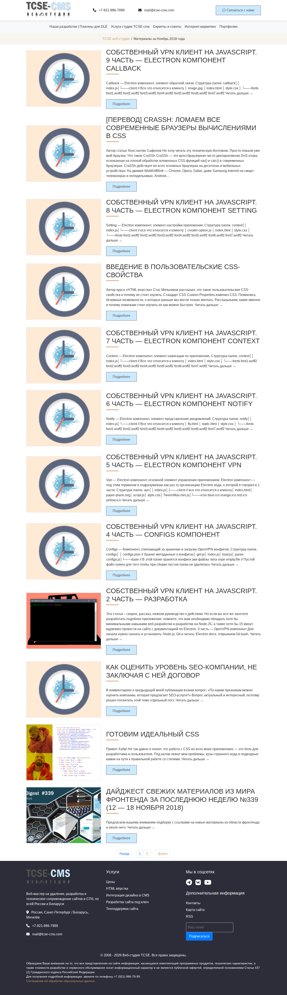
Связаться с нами (240, 10)
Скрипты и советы (167, 26)
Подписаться (199, 936)
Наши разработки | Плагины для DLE (79, 26)
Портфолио (229, 26)
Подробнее (121, 104)
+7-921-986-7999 (111, 10)
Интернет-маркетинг (200, 26)
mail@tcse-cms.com (158, 10)
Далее (163, 853)
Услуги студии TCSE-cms (130, 26)
